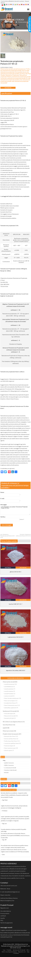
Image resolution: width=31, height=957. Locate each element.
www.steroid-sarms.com (10, 885)
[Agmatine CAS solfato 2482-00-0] (15, 665)
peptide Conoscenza (9, 763)
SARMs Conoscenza (9, 765)
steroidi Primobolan (8, 693)
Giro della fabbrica (5, 911)
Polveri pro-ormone (8, 731)
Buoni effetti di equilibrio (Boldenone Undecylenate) (15, 932)
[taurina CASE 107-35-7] (15, 598)
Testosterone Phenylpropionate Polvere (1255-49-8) (7, 536)
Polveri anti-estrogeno (9, 700)
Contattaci (16, 953)
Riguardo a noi (22, 951)
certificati (3, 916)
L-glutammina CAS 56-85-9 (15, 637)
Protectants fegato (8, 745)
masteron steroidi (8, 696)
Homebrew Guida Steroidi (10, 770)
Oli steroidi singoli (8, 713)
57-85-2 (27, 69)
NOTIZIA (6, 772)
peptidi (5, 728)
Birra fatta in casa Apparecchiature (12, 721)
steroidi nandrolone (8, 689)
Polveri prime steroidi (24, 22)
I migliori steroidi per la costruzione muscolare (13, 930)
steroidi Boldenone (8, 686)
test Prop (22, 73)
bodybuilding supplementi (10, 707)
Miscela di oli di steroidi (9, 716)
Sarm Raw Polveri (8, 724)
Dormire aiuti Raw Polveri (10, 738)
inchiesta (8, 87)
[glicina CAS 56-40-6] (15, 566)
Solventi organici (8, 750)
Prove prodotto (4, 913)
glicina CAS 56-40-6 (15, 571)
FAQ (1, 920)
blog (4, 760)
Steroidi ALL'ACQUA (9, 718)
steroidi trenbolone (8, 691)
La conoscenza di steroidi (10, 767)
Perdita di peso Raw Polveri (10, 741)
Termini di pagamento (6, 922)
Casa (4, 950)
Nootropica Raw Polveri (9, 736)
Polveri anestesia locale (9, 748)
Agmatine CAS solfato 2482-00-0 (15, 670)
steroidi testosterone (19, 69)
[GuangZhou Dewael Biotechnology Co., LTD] (7, 10)
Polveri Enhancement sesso (10, 705)
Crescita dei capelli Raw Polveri (11, 743)
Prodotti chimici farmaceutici (11, 734)
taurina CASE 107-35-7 (15, 604)
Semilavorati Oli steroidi (9, 711)
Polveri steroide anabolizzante (11, 698)
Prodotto (9, 950)
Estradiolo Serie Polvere (10, 703)
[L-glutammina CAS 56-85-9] (15, 631)
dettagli (8, 567)
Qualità (2, 918)
